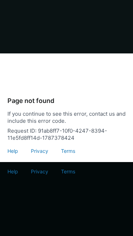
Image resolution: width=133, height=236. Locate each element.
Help (12, 151)
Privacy (39, 151)
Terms (68, 151)
